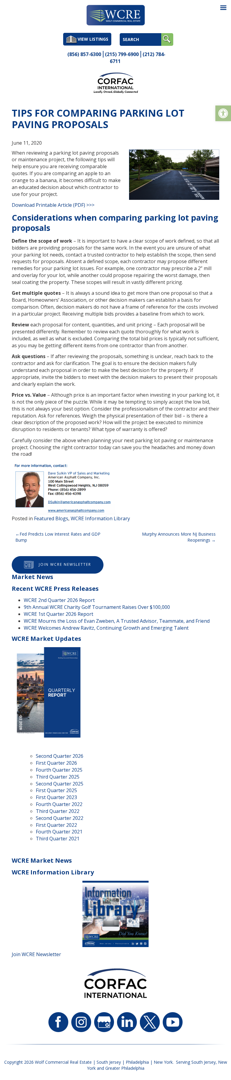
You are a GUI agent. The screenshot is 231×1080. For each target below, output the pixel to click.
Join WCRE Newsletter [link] (65, 564)
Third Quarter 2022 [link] (57, 811)
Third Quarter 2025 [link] (57, 776)
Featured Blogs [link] (51, 518)
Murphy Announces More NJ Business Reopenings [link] (179, 537)
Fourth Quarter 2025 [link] (59, 770)
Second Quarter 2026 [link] (59, 756)
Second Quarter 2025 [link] (59, 783)
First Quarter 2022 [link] (56, 825)
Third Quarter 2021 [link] (57, 838)
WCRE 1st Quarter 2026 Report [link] (58, 614)
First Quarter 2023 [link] (56, 797)
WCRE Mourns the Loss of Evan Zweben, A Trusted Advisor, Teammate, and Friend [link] (117, 621)
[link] (223, 113)
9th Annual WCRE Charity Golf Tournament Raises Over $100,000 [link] (97, 607)
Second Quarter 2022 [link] (59, 818)
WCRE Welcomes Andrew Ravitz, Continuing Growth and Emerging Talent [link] (106, 628)
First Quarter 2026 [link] (56, 763)
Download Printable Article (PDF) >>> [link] (53, 205)
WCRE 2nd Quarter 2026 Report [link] (59, 600)
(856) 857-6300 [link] (84, 54)
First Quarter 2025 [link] (56, 790)
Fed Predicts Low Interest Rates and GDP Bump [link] (57, 537)
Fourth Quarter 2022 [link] (59, 804)
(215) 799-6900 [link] (122, 54)
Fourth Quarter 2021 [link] (59, 831)
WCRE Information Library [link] (100, 518)
